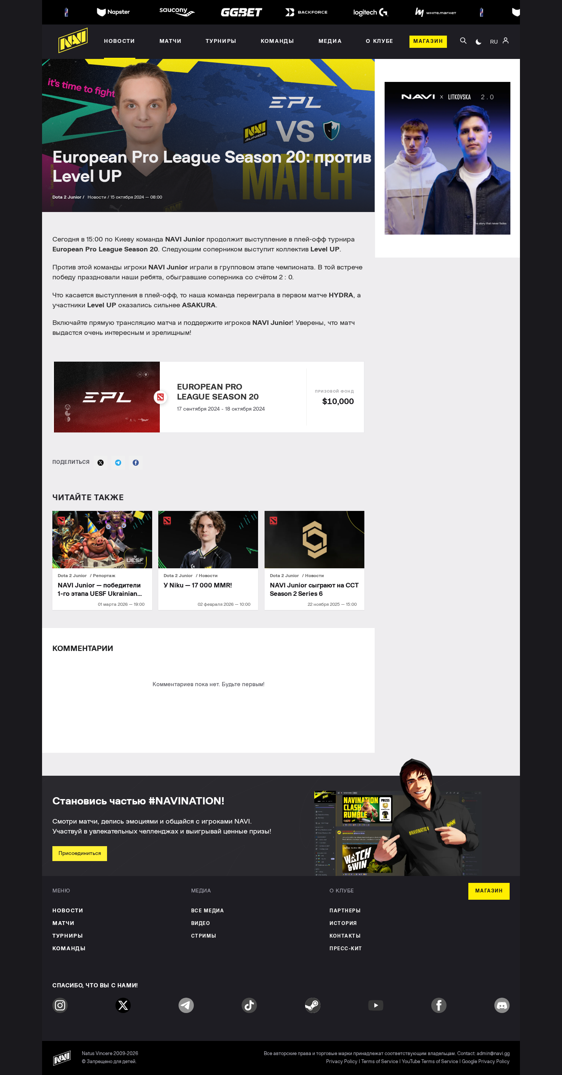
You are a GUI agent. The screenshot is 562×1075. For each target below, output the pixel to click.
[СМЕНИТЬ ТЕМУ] (478, 41)
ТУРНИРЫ (67, 936)
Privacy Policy (341, 1061)
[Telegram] (118, 463)
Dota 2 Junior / (69, 197)
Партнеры (345, 911)
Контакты (345, 936)
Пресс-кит (346, 948)
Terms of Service (379, 1061)
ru (494, 42)
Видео (201, 923)
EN (494, 61)
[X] (100, 463)
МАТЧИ (63, 923)
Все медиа (207, 911)
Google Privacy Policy (486, 1061)
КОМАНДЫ (69, 948)
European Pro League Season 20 (218, 392)
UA (494, 50)
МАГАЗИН (489, 891)
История (343, 923)
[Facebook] (136, 463)
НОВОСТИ (68, 911)
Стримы (204, 936)
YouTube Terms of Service (430, 1061)
